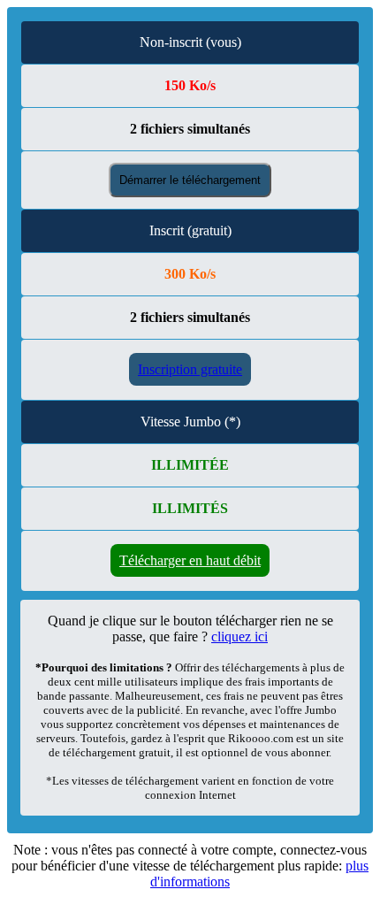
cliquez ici (239, 636)
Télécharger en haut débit (190, 560)
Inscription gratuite (190, 369)
